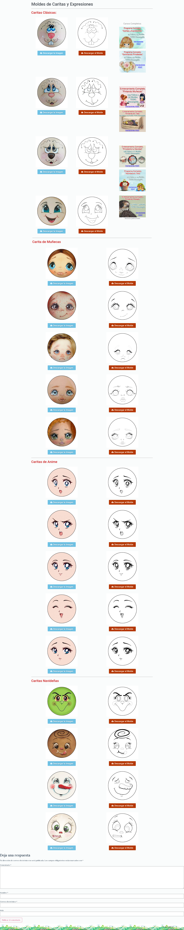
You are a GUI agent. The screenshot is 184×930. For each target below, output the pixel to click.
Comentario (5, 865)
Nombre (4, 893)
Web (2, 910)
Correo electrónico (8, 901)
